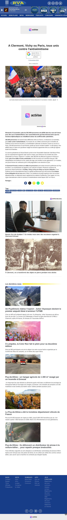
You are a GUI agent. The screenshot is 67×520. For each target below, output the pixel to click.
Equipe (7, 481)
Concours (49, 15)
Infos (22, 15)
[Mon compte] (60, 3)
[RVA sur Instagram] (40, 511)
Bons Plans (13, 15)
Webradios (30, 15)
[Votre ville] (49, 3)
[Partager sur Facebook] (25, 184)
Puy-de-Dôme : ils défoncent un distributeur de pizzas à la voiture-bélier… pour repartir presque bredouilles (32, 446)
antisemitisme (56, 190)
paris (35, 190)
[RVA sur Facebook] (26, 511)
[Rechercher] (56, 3)
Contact (7, 479)
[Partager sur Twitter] (29, 184)
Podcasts (39, 15)
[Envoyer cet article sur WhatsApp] (38, 184)
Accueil (4, 15)
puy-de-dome (29, 190)
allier (24, 190)
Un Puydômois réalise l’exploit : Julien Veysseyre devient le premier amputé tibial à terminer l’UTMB (33, 310)
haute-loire (40, 190)
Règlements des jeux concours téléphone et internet (48, 502)
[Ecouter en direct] (53, 3)
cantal (7, 190)
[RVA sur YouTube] (35, 511)
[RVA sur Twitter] (31, 511)
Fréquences (8, 487)
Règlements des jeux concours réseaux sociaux (48, 485)
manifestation (13, 190)
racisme (19, 190)
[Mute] (26, 10)
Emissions (28, 481)
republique (8, 192)
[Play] (2, 10)
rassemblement (48, 190)
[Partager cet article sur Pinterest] (33, 184)
